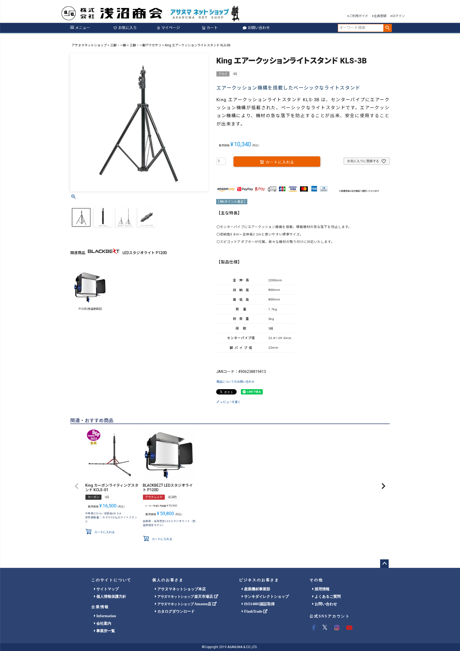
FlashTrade (253, 611)
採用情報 (322, 589)
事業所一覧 (105, 631)
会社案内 (103, 623)
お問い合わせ (259, 28)
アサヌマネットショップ (89, 45)
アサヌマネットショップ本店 (181, 589)
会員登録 (380, 16)
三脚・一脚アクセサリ (145, 45)
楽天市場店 (185, 597)
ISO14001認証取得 (259, 604)
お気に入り (127, 28)
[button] (76, 486)
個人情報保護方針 (110, 597)
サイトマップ (107, 589)
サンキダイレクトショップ (266, 597)
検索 (387, 28)
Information (105, 616)
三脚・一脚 (118, 45)
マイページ (170, 28)
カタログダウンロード (175, 611)
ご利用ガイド (358, 16)
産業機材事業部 (256, 589)
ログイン (398, 16)
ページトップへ (384, 563)
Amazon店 (184, 604)
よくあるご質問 (327, 597)
